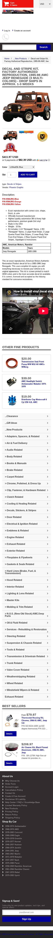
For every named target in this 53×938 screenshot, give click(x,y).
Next (47, 108)
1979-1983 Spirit (12, 875)
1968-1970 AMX (12, 829)
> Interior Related (14, 587)
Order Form (10, 784)
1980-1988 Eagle (12, 835)
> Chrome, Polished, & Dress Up (23, 483)
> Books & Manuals (15, 463)
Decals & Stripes (14, 184)
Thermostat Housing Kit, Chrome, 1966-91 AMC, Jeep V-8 (34, 720)
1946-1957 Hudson (13, 845)
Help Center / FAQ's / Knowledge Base (22, 802)
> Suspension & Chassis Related (23, 643)
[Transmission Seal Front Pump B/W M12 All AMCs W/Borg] (12, 363)
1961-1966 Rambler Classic (17, 869)
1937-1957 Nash (12, 860)
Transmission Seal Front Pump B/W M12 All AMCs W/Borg (32, 364)
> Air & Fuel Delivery (16, 443)
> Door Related (13, 517)
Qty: (4, 174)
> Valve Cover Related (17, 670)
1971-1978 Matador (13, 857)
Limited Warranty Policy (16, 805)
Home (6, 58)
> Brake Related (14, 470)
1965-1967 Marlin (12, 854)
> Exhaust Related (15, 544)
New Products (11, 808)
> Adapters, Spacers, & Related (22, 436)
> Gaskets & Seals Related (19, 564)
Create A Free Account (15, 796)
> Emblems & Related (17, 530)
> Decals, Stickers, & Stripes (20, 510)
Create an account (22, 31)
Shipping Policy (12, 818)
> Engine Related (14, 537)
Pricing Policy (11, 811)
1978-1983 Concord (13, 832)
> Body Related (13, 456)
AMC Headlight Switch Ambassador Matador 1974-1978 (33, 384)
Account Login (12, 787)
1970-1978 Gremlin (13, 838)
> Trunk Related (13, 663)
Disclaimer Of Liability (15, 799)
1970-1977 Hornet (13, 841)
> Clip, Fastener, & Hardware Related (25, 490)
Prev (6, 108)
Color (4, 167)
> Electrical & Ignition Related (21, 524)
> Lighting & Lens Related (19, 593)
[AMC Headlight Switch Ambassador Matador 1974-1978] (12, 382)
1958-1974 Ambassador (15, 826)
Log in (7, 31)
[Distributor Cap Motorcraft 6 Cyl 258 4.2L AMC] (12, 400)
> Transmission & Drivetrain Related (25, 656)
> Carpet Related (14, 477)
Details (9, 734)
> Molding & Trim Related (19, 607)
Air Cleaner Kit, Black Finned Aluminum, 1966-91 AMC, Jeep (34, 750)
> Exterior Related (15, 551)
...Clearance (11, 416)
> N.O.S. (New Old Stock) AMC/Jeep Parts (24, 614)
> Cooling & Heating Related (20, 503)
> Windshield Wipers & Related (22, 690)
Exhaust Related (14, 696)
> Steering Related (15, 636)
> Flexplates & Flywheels (18, 557)
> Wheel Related (14, 683)
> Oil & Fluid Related (16, 622)
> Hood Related (13, 580)
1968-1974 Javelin (13, 848)
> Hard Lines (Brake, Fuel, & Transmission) (20, 572)
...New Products (20, 58)
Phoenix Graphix (16, 187)
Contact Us (10, 793)
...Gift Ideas (11, 423)
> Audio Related (14, 450)
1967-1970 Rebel (12, 872)
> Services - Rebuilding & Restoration (26, 629)
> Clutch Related (14, 497)
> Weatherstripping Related (20, 676)
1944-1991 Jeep (12, 851)
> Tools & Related (14, 649)
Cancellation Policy (14, 790)
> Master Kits (12, 600)
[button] (26, 160)
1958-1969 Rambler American (18, 866)
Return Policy (11, 815)
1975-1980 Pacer (12, 863)
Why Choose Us (12, 781)
